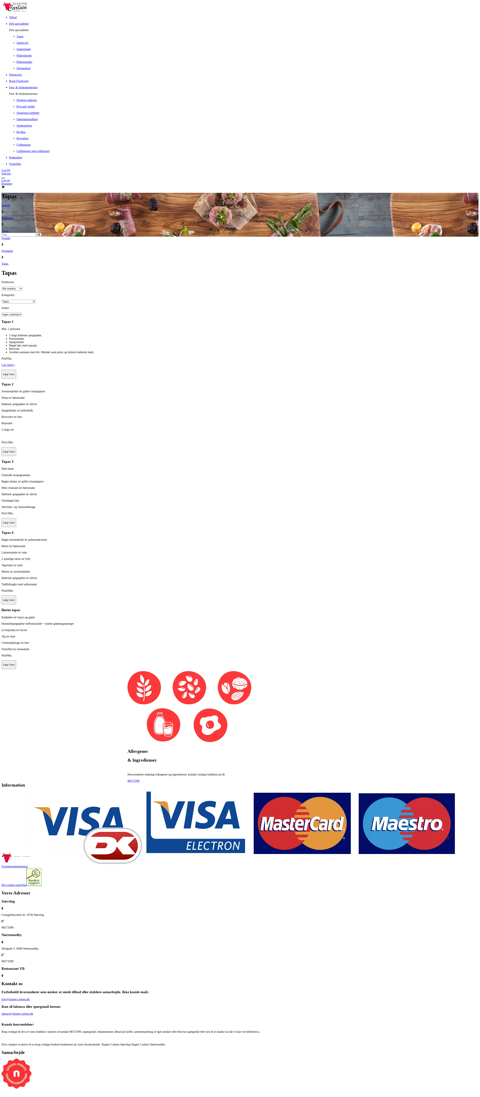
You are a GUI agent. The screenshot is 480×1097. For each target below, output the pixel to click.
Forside (6, 205)
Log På (6, 170)
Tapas (5, 231)
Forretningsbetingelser (15, 866)
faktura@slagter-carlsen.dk (17, 1013)
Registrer (7, 183)
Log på (6, 180)
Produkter (7, 218)
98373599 (134, 780)
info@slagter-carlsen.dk (16, 999)
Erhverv (6, 173)
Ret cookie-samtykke (14, 885)
